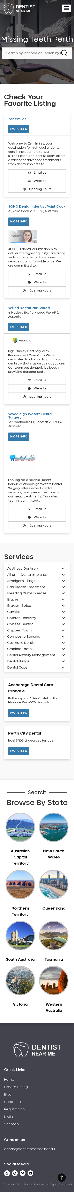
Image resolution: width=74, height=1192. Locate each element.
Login (8, 1116)
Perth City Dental (24, 733)
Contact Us (13, 1102)
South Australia (20, 960)
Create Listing (16, 1087)
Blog (8, 1094)
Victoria (20, 1004)
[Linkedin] (30, 1173)
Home (9, 1079)
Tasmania (54, 960)
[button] (18, 713)
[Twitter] (22, 1173)
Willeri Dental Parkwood (29, 308)
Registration (14, 1109)
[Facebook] (7, 1173)
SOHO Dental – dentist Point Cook (37, 206)
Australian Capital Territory (20, 857)
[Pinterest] (15, 1173)
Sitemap (11, 1124)
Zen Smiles (17, 119)
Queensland (53, 908)
